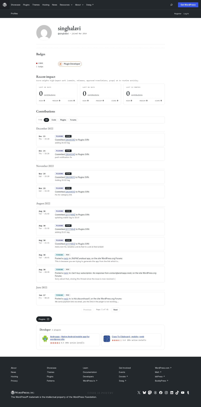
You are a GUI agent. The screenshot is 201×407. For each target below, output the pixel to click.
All (46, 120)
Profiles (14, 13)
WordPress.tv (90, 381)
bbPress (160, 376)
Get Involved (125, 368)
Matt (158, 372)
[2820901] (70, 177)
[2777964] (70, 229)
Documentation (90, 372)
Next (115, 310)
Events (122, 372)
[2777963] (70, 244)
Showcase (51, 368)
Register (177, 14)
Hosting (14, 376)
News (13, 372)
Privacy (14, 381)
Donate (123, 376)
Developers (88, 376)
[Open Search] (171, 5)
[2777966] (70, 214)
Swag (122, 381)
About (13, 368)
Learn (85, 368)
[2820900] (70, 192)
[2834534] (70, 154)
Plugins (63, 120)
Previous (87, 310)
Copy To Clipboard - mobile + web (128, 336)
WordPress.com (163, 368)
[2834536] (70, 140)
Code (54, 120)
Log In (186, 14)
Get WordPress (188, 5)
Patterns (51, 381)
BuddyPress (161, 381)
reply (66, 258)
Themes (50, 372)
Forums (73, 120)
